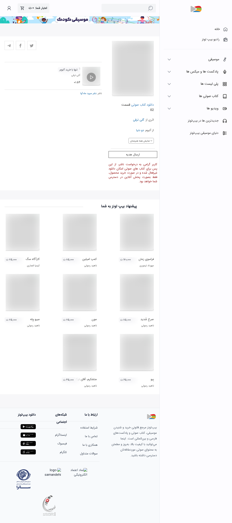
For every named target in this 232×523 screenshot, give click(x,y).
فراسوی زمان (146, 259)
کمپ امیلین (89, 259)
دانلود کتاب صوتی (142, 105)
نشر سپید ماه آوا (88, 94)
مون (94, 319)
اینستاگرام (61, 435)
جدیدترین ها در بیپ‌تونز (203, 121)
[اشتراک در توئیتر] (31, 45)
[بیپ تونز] (196, 9)
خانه (217, 29)
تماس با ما (91, 436)
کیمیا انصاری (33, 266)
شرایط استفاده (89, 427)
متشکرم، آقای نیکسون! (83, 379)
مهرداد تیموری (147, 266)
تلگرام (63, 452)
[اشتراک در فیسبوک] (20, 45)
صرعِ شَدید (147, 319)
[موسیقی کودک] (80, 22)
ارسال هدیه (133, 154)
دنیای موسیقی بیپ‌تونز (204, 133)
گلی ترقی (138, 119)
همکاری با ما (90, 445)
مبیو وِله (35, 319)
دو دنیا (140, 130)
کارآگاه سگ (33, 259)
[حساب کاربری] (9, 8)
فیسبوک (62, 443)
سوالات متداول (89, 453)
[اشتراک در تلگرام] (9, 45)
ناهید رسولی (90, 266)
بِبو (152, 379)
